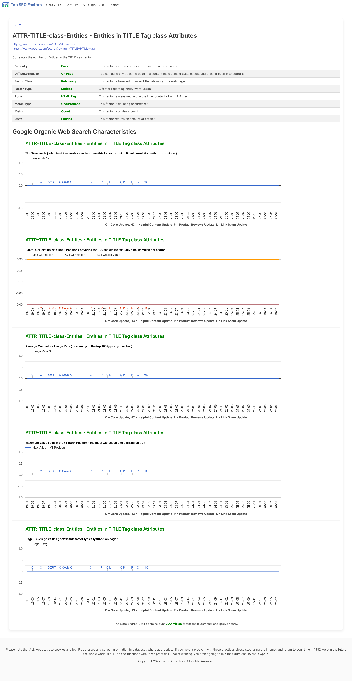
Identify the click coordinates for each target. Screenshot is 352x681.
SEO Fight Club (93, 5)
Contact (114, 5)
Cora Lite (72, 5)
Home (16, 24)
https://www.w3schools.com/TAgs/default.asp (44, 44)
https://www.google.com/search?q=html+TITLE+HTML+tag (53, 48)
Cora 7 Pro (53, 5)
